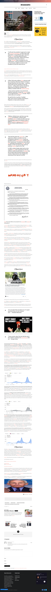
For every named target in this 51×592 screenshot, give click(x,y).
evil (26, 469)
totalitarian (14, 347)
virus (22, 344)
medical (6, 226)
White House (13, 226)
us (21, 347)
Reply (31, 542)
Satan (7, 225)
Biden (9, 301)
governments (11, 34)
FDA (9, 46)
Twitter (9, 431)
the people (8, 473)
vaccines (12, 53)
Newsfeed (22, 8)
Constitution (16, 363)
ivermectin (26, 393)
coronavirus (18, 41)
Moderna (23, 230)
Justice (14, 121)
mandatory (17, 53)
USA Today (12, 233)
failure (14, 119)
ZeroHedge (11, 461)
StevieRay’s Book (17, 577)
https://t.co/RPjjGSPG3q (22, 121)
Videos (27, 8)
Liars (25, 301)
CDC (20, 257)
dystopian (16, 247)
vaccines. (25, 227)
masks (5, 258)
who (14, 149)
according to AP (12, 47)
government (24, 337)
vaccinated (5, 238)
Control (14, 257)
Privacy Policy (17, 580)
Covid (8, 449)
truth (26, 343)
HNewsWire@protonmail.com (8, 466)
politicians (17, 347)
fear (18, 345)
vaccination (27, 226)
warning (14, 60)
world (18, 247)
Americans (15, 245)
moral (30, 470)
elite (4, 305)
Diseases (28, 225)
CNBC (6, 254)
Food (12, 56)
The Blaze (20, 248)
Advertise (30, 8)
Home (16, 8)
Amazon (13, 515)
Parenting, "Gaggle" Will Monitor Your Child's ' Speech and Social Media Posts (27, 0)
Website (5, 563)
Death (13, 261)
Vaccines (28, 221)
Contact (34, 8)
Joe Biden (24, 250)
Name (5, 558)
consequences (19, 451)
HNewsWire (8, 461)
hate (20, 473)
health (24, 367)
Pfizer (18, 46)
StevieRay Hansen (9, 26)
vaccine (21, 41)
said (23, 143)
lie (10, 469)
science (18, 343)
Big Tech (9, 362)
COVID (23, 88)
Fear (30, 301)
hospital (23, 239)
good (16, 426)
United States (19, 140)
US (5, 41)
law (22, 80)
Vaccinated (23, 221)
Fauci (5, 221)
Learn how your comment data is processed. (21, 568)
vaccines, (23, 265)
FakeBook (5, 457)
